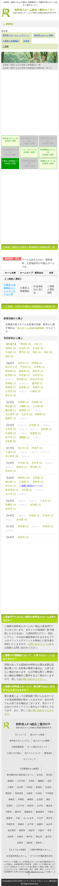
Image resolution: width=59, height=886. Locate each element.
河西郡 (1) (23, 402)
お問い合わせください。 (34, 679)
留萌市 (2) (48, 526)
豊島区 (11, 799)
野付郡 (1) (35, 467)
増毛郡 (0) (22, 501)
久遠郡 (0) (23, 418)
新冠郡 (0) (49, 463)
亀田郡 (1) (10, 410)
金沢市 (48, 836)
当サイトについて (32, 753)
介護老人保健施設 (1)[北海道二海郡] (10, 162)
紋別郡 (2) (35, 504)
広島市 (20, 843)
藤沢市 (18, 812)
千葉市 (50, 812)
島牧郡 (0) (23, 429)
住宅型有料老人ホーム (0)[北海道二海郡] (48, 140)
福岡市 (29, 843)
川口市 (40, 818)
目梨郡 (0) (23, 505)
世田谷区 (19, 793)
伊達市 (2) (37, 448)
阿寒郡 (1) (37, 363)
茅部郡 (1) (24, 410)
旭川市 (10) (11, 367)
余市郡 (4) (21, 519)
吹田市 (11, 836)
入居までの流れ (14, 753)
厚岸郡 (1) (10, 371)
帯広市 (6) (10, 395)
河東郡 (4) (37, 402)
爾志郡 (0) (9, 467)
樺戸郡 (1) (10, 406)
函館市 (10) (24, 477)
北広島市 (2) (11, 414)
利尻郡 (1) (23, 526)
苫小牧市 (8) (11, 456)
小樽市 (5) (35, 391)
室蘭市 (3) (10, 504)
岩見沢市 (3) (36, 379)
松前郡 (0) (33, 501)
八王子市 (20, 806)
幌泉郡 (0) (23, 494)
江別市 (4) (10, 391)
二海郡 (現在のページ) (30, 485)
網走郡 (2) (24, 371)
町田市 (30, 806)
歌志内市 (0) (24, 383)
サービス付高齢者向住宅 (41, 856)
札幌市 (11, 344)
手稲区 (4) (10, 352)
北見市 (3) (26, 414)
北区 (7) (38, 344)
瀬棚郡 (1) (24, 437)
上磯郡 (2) (24, 406)
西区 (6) (37, 352)
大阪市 (41, 830)
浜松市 (31, 830)
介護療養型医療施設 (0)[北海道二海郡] (29, 163)
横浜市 (49, 806)
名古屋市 (12, 830)
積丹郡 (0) (34, 429)
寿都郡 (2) (35, 433)
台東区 (29, 793)
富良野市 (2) (11, 490)
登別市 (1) (10, 471)
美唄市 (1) (38, 481)
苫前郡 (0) (25, 456)
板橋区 (11, 781)
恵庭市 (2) (38, 387)
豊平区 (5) (24, 352)
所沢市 (49, 818)
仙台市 (49, 824)
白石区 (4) (24, 348)
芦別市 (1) (25, 367)
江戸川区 (21, 781)
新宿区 (39, 787)
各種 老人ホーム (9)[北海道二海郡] (10, 139)
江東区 (11, 787)
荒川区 (49, 775)
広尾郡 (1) (24, 481)
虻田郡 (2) (10, 375)
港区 (48, 799)
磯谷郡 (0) (9, 379)
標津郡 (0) (47, 425)
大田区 (31, 781)
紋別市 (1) (10, 508)
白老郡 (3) (10, 433)
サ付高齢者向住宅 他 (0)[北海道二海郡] (10, 152)
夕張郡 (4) (34, 515)
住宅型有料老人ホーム (16, 856)
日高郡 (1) (38, 477)
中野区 (21, 799)
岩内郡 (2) (21, 379)
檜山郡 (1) (10, 481)
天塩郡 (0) (23, 452)
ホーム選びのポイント (37, 747)
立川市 (40, 806)
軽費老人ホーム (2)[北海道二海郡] (48, 162)
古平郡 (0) (39, 490)
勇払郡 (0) (9, 520)
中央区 (39, 793)
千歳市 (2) (10, 452)
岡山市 (39, 836)
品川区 (20, 787)
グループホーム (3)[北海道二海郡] (29, 151)
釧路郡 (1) (40, 414)
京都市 (20, 836)
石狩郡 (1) (24, 375)
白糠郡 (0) (23, 433)
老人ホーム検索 (37, 734)
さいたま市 (28, 818)
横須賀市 (40, 812)
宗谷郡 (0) (37, 437)
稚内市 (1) (23, 537)
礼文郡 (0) (9, 531)
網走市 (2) (38, 371)
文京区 (40, 799)
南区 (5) (9, 356)
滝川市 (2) (23, 448)
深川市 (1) (10, 485)
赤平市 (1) (23, 363)
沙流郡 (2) (34, 425)
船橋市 (9, 818)
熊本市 (39, 843)
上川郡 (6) (38, 406)
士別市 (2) (10, 429)
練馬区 (30, 799)
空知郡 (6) (10, 441)
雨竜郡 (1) (10, 387)
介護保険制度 (17, 747)
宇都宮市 (10, 824)
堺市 (49, 830)
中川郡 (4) (23, 463)
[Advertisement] (29, 103)
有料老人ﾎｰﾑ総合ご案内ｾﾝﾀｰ (33, 726)
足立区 (40, 775)
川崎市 (9, 812)
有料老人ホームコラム (19, 741)
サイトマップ (29, 759)
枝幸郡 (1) (24, 387)
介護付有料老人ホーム (40, 849)
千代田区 (49, 793)
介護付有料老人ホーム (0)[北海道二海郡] (29, 140)
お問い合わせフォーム (34, 872)
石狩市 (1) (38, 375)
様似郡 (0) (22, 425)
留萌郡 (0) (35, 526)
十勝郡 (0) (34, 452)
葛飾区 (41, 781)
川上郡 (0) (37, 410)
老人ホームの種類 (41, 741)
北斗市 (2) (10, 494)
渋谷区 (29, 787)
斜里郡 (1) (46, 429)
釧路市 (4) (10, 418)
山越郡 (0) (22, 516)
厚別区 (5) (25, 344)
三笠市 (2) (45, 500)
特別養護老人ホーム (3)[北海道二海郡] (48, 152)
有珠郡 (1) (10, 383)
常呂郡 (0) (45, 452)
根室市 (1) (21, 467)
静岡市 (22, 830)
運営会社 (48, 753)
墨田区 (9, 793)
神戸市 (29, 836)
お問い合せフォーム (38, 644)
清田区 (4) (10, 348)
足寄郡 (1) (39, 367)
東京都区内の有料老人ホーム (20, 775)
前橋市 (21, 824)
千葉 (18, 818)
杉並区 (48, 787)
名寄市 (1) (37, 463)
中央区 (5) (38, 348)
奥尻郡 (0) (23, 391)
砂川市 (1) (10, 437)
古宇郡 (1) (26, 490)
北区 (49, 781)
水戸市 (30, 824)
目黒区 (9, 806)
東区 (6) (48, 352)
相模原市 (28, 812)
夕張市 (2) (48, 515)
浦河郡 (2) (37, 383)
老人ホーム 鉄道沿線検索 (30, 328)
